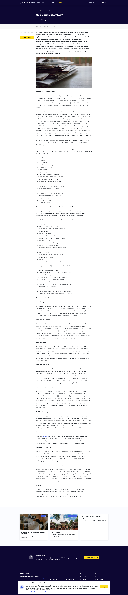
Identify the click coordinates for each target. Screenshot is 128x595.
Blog (48, 2)
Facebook (54, 579)
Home (37, 10)
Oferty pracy (27, 37)
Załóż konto (92, 2)
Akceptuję (104, 587)
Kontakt (54, 576)
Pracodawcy (40, 2)
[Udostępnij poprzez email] (31, 32)
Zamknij (47, 591)
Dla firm (60, 2)
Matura (54, 2)
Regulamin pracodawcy (101, 576)
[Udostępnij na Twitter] (25, 32)
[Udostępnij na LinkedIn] (28, 32)
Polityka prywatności (70, 579)
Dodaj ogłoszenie (99, 579)
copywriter (45, 436)
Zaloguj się (103, 2)
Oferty (33, 2)
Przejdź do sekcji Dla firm (91, 557)
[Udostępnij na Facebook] (21, 32)
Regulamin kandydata (85, 576)
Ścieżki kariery (50, 10)
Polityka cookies (69, 576)
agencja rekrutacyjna (40, 578)
